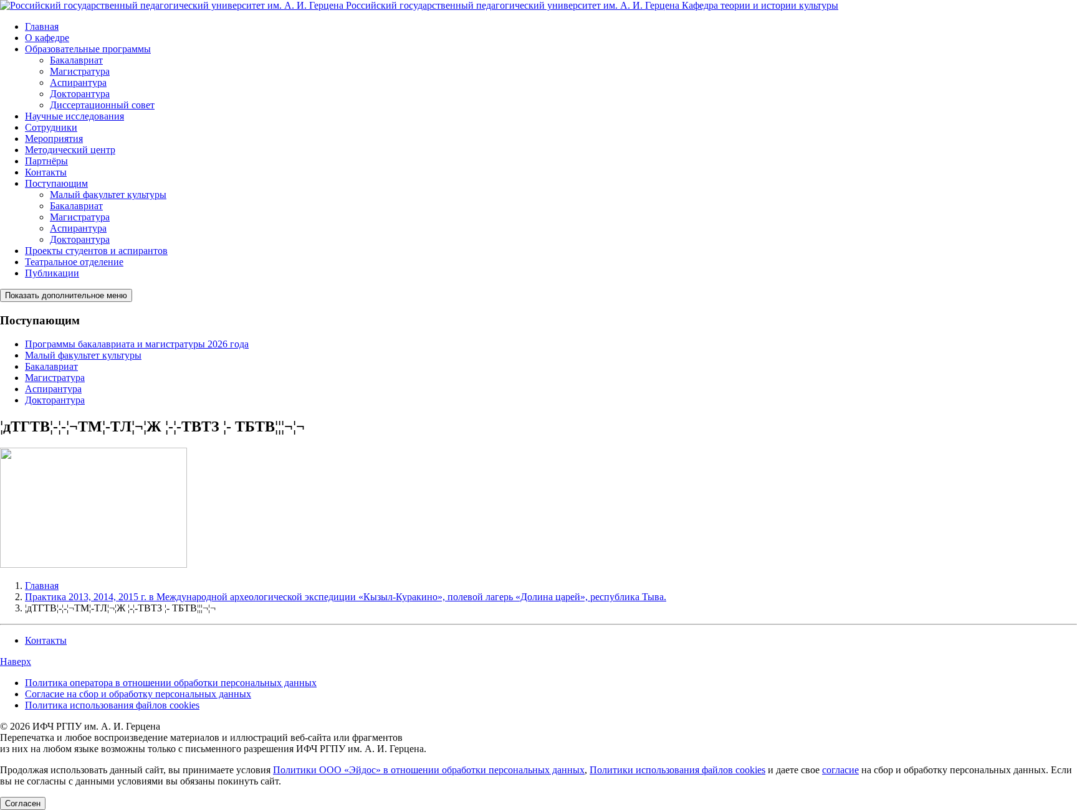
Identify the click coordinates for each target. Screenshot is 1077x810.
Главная (42, 26)
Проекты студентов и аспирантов (96, 250)
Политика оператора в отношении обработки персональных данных (171, 682)
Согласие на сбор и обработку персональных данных (138, 694)
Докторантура (80, 93)
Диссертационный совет (102, 105)
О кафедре (47, 37)
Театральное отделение (74, 262)
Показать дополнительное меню (66, 295)
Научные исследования (74, 116)
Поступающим (56, 183)
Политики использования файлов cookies (677, 770)
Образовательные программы (88, 49)
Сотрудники (51, 127)
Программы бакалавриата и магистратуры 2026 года (137, 344)
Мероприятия (54, 138)
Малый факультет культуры (108, 194)
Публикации (52, 273)
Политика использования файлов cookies (112, 705)
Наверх (15, 661)
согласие (840, 770)
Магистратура (80, 71)
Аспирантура (78, 82)
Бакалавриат (76, 60)
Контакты (46, 172)
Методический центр (70, 149)
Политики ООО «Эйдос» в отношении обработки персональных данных (429, 770)
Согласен (23, 803)
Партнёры (46, 161)
